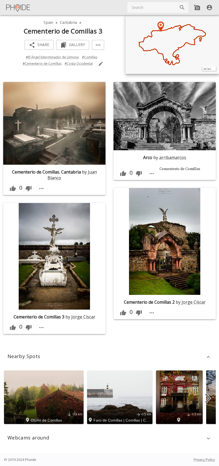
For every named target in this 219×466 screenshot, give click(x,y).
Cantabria (68, 22)
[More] (98, 45)
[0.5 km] (180, 397)
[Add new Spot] (197, 7)
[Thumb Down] (28, 188)
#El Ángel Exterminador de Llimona (52, 57)
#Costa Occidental (79, 63)
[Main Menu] (18, 7)
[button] (109, 357)
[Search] (182, 7)
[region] (172, 44)
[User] (209, 7)
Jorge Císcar (83, 317)
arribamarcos (172, 157)
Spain (48, 22)
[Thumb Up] (12, 188)
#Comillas (89, 57)
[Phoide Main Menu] (18, 7)
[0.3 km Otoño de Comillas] (44, 397)
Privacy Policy (204, 459)
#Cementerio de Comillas (42, 63)
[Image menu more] (41, 188)
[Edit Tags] (100, 64)
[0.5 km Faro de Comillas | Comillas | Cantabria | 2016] (120, 397)
